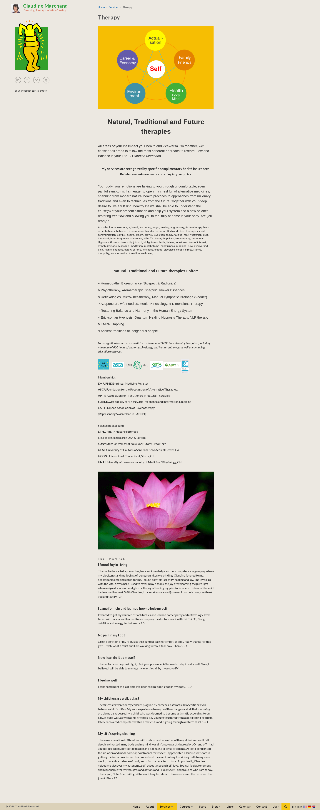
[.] (19, 80)
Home (101, 7)
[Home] (15, 8)
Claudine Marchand (45, 7)
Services (114, 7)
